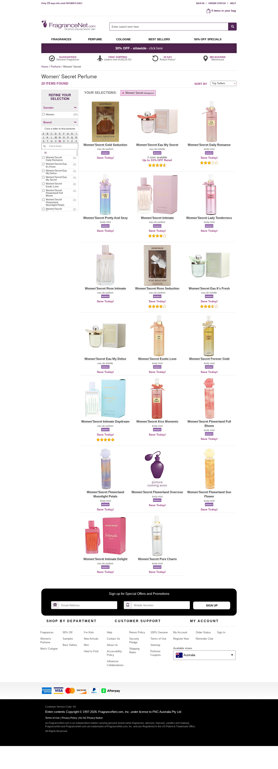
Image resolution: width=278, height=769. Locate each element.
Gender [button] (48, 107)
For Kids (89, 632)
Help (233, 3)
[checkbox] (59, 114)
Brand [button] (47, 122)
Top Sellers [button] (218, 83)
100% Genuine (159, 632)
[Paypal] (94, 690)
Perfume (56, 66)
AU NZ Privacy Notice (91, 718)
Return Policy (137, 632)
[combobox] (173, 27)
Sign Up (212, 605)
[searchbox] (168, 27)
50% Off (67, 632)
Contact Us (113, 638)
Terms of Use (158, 638)
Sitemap (155, 645)
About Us (112, 645)
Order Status (217, 3)
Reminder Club (204, 638)
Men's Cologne (49, 648)
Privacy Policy (69, 718)
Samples (68, 638)
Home (44, 66)
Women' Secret (139, 92)
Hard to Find (91, 651)
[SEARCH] (232, 27)
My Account (180, 632)
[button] (60, 141)
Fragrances (47, 632)
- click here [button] (139, 48)
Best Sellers (70, 645)
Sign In (200, 3)
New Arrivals (91, 638)
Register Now (181, 638)
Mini (86, 645)
